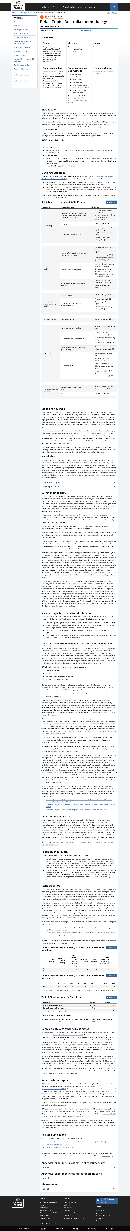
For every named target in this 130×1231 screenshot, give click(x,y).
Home (14, 13)
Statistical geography (47, 1210)
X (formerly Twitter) (104, 1216)
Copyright (43, 1229)
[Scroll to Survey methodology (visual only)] (68, 493)
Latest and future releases (48, 1202)
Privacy (75, 1229)
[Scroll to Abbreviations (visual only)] (60, 1184)
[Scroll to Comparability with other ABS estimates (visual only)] (91, 1029)
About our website (70, 1202)
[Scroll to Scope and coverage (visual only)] (67, 409)
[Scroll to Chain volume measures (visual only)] (72, 816)
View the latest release (54, 18)
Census (55, 7)
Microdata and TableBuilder (49, 1213)
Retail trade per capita (21, 65)
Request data (44, 1221)
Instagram (101, 1213)
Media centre (68, 1208)
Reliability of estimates (21, 51)
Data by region (44, 1208)
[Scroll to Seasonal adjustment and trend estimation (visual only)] (94, 613)
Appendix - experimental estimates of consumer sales (23, 74)
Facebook (101, 1210)
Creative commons (23, 1229)
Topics (42, 1205)
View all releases (85, 31)
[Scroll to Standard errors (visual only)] (62, 886)
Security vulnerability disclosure (74, 1218)
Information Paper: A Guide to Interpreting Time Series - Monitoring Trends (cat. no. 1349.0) (76, 810)
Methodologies (23, 13)
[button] (114, 7)
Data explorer (44, 1216)
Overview (17, 22)
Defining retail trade (21, 30)
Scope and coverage (21, 34)
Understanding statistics (48, 1223)
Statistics (44, 7)
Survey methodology (21, 37)
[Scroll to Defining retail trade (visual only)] (67, 173)
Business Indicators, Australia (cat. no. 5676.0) (68, 1035)
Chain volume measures (22, 47)
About (92, 7)
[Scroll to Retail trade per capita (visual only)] (69, 1080)
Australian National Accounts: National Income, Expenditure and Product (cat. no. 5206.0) (76, 1142)
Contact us (67, 1216)
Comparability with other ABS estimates (24, 60)
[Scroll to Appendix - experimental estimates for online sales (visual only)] (104, 1174)
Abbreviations (19, 85)
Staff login (109, 1229)
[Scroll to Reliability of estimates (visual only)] (70, 852)
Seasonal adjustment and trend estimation (22, 42)
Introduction (18, 26)
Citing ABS (67, 1210)
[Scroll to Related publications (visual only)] (68, 1135)
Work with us (68, 1205)
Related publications (21, 69)
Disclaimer (59, 1229)
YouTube (101, 1221)
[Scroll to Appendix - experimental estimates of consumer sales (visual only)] (107, 1163)
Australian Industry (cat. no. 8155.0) (58, 1145)
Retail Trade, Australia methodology (41, 13)
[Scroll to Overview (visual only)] (54, 37)
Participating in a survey (74, 7)
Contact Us (106, 1156)
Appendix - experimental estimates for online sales (22, 80)
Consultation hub (69, 1213)
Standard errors (19, 55)
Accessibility (92, 1229)
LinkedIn (100, 1218)
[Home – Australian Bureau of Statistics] (18, 1203)
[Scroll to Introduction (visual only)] (58, 110)
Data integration (45, 1218)
